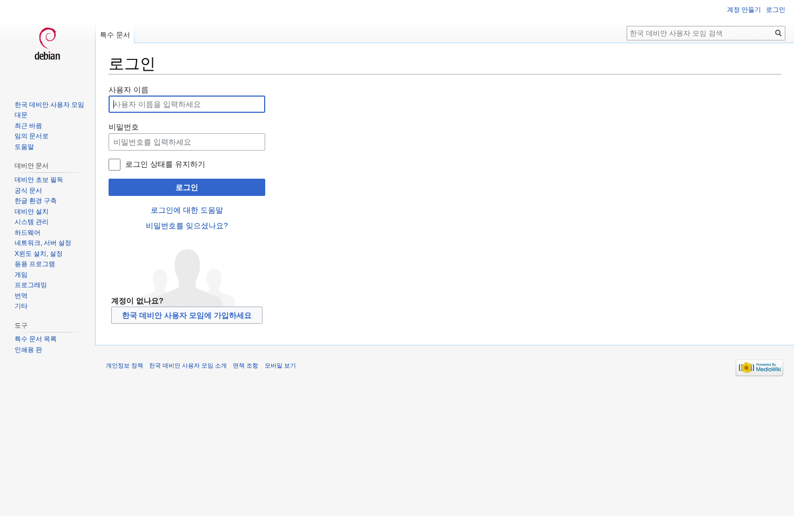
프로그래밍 (31, 285)
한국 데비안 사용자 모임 (49, 104)
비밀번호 (124, 127)
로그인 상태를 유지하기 (165, 164)
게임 (21, 275)
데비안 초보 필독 (39, 180)
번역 (21, 296)
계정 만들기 (744, 9)
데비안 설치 (32, 211)
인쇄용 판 (28, 350)
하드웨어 (28, 232)
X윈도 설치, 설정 (39, 253)
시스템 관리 (32, 222)
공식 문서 (28, 190)
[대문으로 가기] (47, 43)
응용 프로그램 (35, 264)
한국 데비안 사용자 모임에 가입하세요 (187, 315)
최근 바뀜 (28, 126)
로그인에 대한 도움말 (187, 210)
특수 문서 (115, 35)
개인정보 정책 (124, 365)
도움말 (24, 147)
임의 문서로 (32, 136)
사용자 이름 (129, 89)
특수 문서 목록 (36, 339)
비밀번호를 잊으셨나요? (187, 225)
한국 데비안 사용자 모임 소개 (188, 365)
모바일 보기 (280, 365)
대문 (21, 115)
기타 (21, 306)
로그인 (187, 187)
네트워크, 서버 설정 (43, 243)
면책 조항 (245, 365)
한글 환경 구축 (36, 201)
